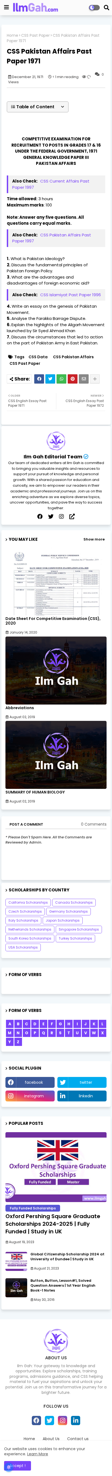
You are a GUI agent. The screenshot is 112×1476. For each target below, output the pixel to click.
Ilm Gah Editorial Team (53, 456)
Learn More (37, 1454)
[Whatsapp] (61, 379)
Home (12, 35)
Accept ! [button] (18, 1465)
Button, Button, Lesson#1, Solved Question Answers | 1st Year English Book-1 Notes (62, 1285)
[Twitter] (50, 379)
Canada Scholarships (74, 902)
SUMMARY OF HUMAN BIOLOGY (35, 792)
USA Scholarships (23, 947)
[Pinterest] (72, 379)
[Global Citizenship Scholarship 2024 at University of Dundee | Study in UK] (16, 1261)
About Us (51, 1438)
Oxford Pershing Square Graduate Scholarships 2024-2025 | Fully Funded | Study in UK (52, 1223)
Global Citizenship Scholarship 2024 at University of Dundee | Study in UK (67, 1257)
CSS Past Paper (35, 35)
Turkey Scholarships (75, 938)
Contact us (78, 1438)
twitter (86, 1082)
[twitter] (51, 516)
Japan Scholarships (63, 920)
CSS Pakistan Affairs (73, 357)
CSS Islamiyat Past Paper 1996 (70, 295)
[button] (37, 107)
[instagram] (61, 516)
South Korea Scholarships (29, 938)
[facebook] (40, 516)
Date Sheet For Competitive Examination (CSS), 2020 (53, 621)
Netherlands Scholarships (29, 929)
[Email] (84, 379)
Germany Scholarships (68, 911)
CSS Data (38, 357)
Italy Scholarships (23, 920)
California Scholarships (28, 902)
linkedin (86, 1096)
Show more (94, 539)
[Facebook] (39, 379)
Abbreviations (19, 708)
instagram (34, 1096)
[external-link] (72, 516)
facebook (34, 1082)
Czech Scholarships (25, 911)
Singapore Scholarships (79, 929)
